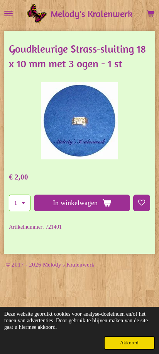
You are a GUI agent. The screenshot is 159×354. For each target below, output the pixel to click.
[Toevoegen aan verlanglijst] (141, 203)
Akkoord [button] (129, 342)
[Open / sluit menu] (8, 13)
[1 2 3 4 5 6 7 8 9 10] (19, 203)
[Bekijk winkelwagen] (150, 13)
